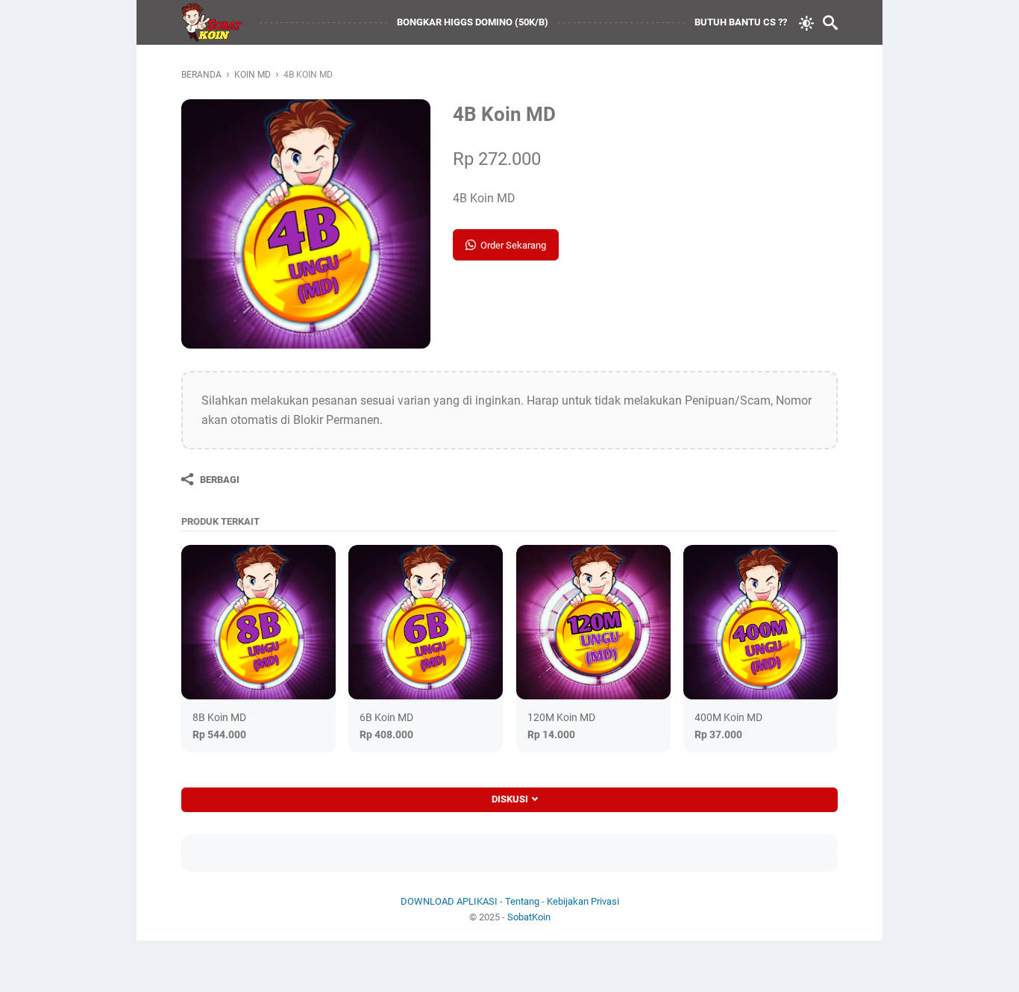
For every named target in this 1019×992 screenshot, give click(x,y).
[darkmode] (806, 22)
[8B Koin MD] (258, 622)
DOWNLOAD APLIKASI (449, 901)
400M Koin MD (728, 717)
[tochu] (213, 22)
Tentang (522, 901)
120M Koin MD (561, 717)
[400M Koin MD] (760, 622)
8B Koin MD (219, 717)
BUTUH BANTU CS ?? (741, 22)
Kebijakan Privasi (583, 901)
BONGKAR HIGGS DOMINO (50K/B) (472, 22)
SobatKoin (529, 917)
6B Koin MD (386, 717)
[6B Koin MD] (425, 622)
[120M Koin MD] (593, 622)
